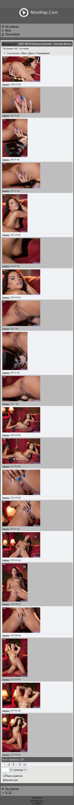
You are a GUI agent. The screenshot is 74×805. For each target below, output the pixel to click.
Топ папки (24, 48)
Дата (31, 53)
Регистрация (12, 34)
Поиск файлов (14, 776)
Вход (8, 30)
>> (24, 764)
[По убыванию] (4, 53)
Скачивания (43, 53)
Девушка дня (9, 43)
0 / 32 (8, 792)
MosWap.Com (37, 801)
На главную (12, 26)
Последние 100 (10, 48)
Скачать (5, 84)
